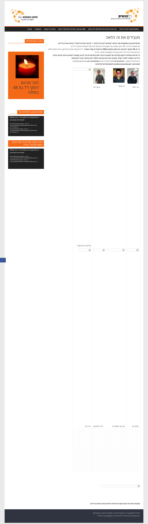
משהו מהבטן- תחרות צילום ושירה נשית (71, 29)
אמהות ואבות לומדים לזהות (129, 29)
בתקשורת (38, 29)
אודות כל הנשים (49, 29)
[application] (26, 126)
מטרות (29, 29)
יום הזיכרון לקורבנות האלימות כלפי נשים (102, 29)
